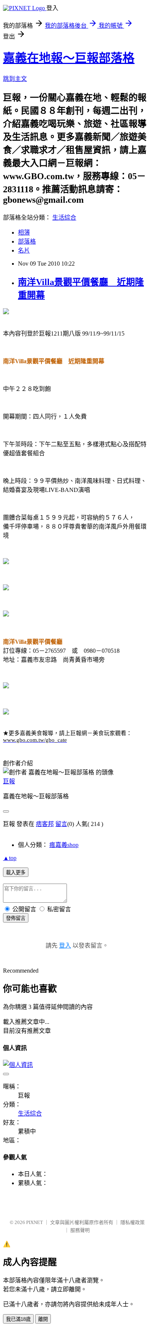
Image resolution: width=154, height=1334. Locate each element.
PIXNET (34, 1222)
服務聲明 (80, 1230)
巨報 (9, 781)
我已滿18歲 (18, 1319)
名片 (24, 250)
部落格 (27, 241)
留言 (61, 824)
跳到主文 (15, 79)
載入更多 (15, 872)
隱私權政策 (132, 1222)
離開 (43, 1319)
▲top (9, 858)
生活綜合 (64, 217)
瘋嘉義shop (63, 845)
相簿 (24, 232)
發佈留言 (15, 918)
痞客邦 (45, 824)
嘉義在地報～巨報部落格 (69, 58)
